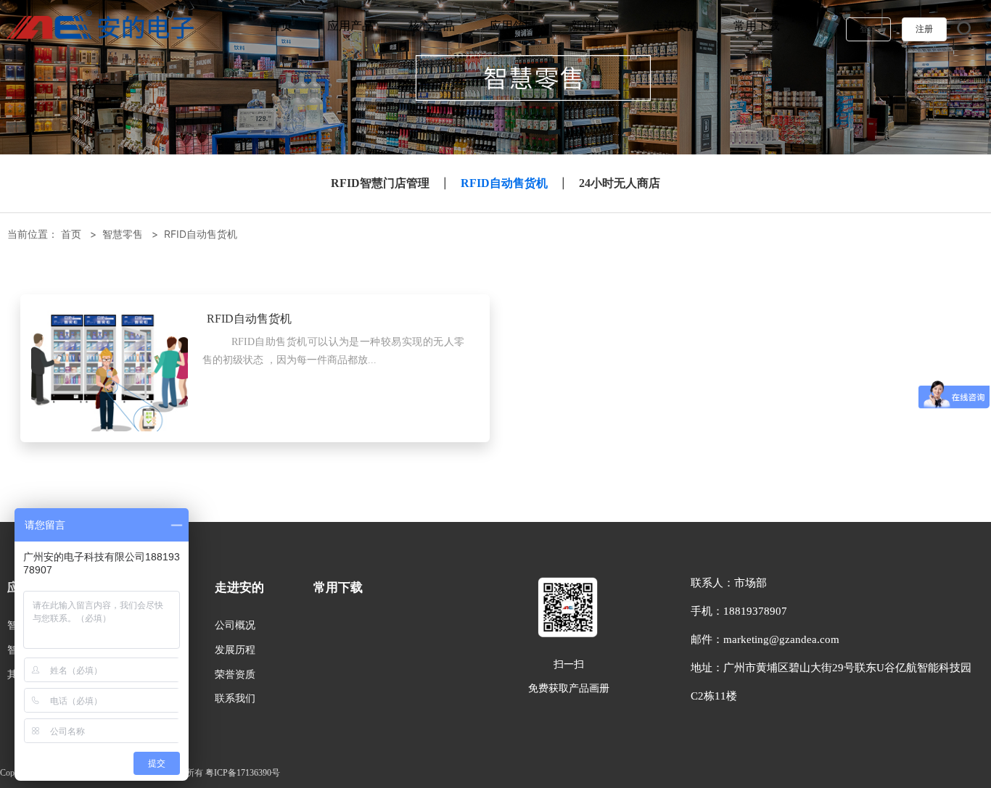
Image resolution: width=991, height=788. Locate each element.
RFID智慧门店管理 (380, 183)
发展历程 (235, 649)
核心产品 (431, 26)
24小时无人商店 (619, 183)
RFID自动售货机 (504, 183)
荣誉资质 (235, 673)
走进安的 (675, 26)
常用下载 (756, 26)
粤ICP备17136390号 (242, 773)
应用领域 (513, 26)
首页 (280, 26)
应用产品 (350, 26)
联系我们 (235, 697)
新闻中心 (594, 26)
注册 (924, 29)
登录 (868, 29)
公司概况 (235, 625)
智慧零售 (122, 234)
